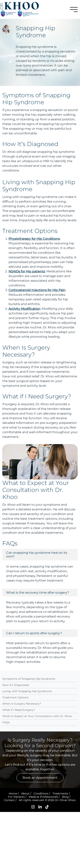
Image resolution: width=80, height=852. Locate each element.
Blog (65, 796)
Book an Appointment (40, 777)
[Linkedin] (40, 806)
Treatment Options (15, 697)
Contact (9, 800)
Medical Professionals (43, 796)
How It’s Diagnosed (15, 685)
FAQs (6, 722)
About (25, 793)
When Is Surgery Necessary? (21, 703)
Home (13, 793)
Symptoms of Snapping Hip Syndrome (28, 678)
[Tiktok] (47, 806)
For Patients (16, 796)
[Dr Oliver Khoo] (19, 5)
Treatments (60, 793)
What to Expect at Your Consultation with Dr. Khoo (37, 716)
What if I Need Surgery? (18, 709)
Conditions (41, 793)
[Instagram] (33, 806)
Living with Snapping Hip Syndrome (27, 691)
